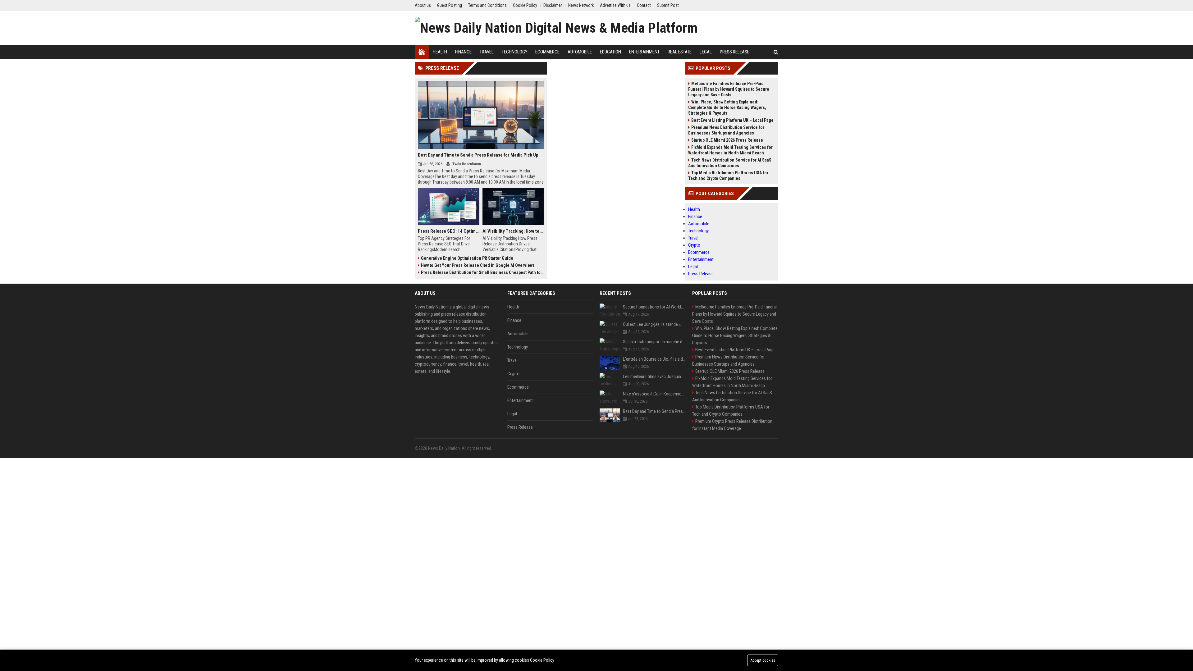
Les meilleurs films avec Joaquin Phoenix (654, 376)
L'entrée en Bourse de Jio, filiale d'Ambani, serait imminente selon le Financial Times (654, 359)
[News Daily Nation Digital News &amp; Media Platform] (556, 28)
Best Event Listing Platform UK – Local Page (732, 120)
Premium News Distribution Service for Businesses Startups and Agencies (726, 130)
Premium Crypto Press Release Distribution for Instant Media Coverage (732, 424)
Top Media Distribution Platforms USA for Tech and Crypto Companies (728, 175)
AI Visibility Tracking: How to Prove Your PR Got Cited (513, 231)
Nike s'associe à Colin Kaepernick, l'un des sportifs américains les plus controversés (654, 394)
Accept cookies (762, 660)
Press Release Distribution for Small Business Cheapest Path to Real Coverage (482, 272)
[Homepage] (422, 52)
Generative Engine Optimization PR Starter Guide (467, 258)
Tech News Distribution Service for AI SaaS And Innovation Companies (729, 162)
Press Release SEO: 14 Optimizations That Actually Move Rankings (448, 231)
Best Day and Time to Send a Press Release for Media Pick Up (478, 155)
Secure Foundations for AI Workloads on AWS (654, 307)
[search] (776, 52)
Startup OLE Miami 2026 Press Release (727, 140)
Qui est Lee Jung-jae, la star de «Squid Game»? (654, 324)
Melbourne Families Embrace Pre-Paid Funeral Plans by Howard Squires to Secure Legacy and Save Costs (728, 89)
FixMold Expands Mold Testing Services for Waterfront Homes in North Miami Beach (730, 150)
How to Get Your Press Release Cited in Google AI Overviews (478, 265)
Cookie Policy (542, 660)
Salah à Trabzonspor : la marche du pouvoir (654, 342)
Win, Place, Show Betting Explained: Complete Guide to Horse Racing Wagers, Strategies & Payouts (727, 107)
